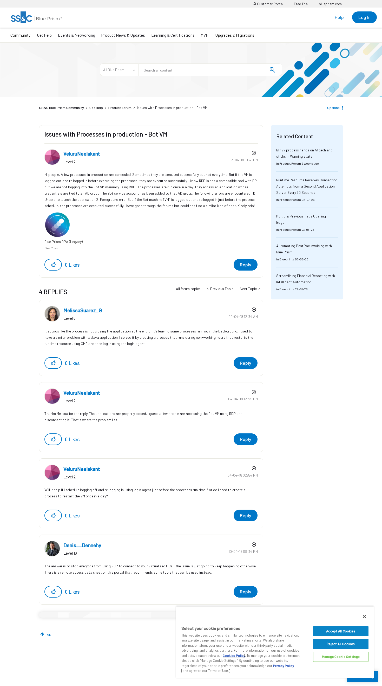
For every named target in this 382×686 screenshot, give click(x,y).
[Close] (364, 616)
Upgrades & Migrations (234, 35)
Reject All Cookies (341, 644)
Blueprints (286, 259)
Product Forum (119, 107)
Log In (364, 17)
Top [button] (48, 634)
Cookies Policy (234, 655)
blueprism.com (330, 4)
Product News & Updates (123, 35)
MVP (204, 35)
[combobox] (210, 69)
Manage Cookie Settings (341, 657)
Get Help (44, 35)
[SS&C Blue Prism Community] (36, 17)
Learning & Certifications (173, 35)
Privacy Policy (283, 666)
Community (20, 35)
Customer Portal (270, 4)
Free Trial (301, 4)
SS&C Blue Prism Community (61, 107)
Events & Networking (76, 35)
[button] (53, 265)
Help (339, 17)
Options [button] (333, 107)
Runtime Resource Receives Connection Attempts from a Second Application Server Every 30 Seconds (307, 186)
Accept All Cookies (340, 631)
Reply (245, 264)
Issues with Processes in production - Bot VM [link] (172, 107)
